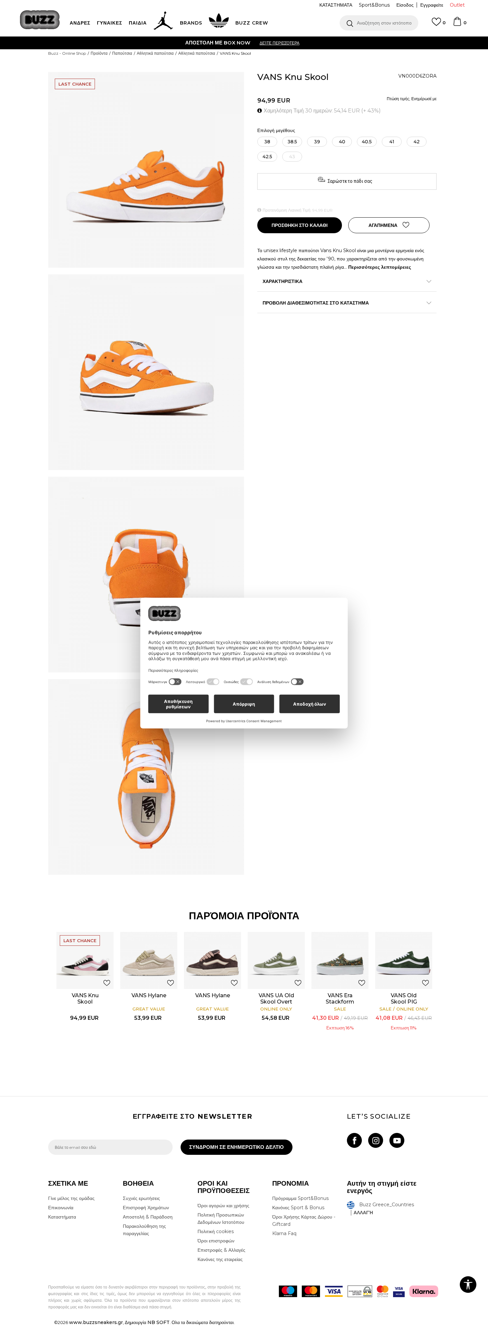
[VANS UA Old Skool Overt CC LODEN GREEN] (276, 960)
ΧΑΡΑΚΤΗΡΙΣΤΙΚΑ (282, 281)
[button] (379, 23)
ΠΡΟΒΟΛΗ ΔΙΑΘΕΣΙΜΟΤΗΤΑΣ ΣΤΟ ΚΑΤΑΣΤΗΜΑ (316, 303)
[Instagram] (375, 1140)
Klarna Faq (284, 1233)
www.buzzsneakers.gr (96, 1322)
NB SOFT (158, 1322)
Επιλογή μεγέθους (276, 130)
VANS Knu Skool (85, 998)
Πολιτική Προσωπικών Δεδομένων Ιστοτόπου (221, 1218)
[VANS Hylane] (148, 960)
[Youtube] (396, 1140)
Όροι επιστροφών (216, 1241)
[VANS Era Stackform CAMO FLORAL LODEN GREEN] (339, 960)
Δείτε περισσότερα (279, 42)
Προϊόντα (99, 53)
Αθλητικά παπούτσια (155, 53)
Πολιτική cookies (216, 1231)
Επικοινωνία (60, 1208)
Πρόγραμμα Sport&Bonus (300, 1198)
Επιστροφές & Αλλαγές (221, 1250)
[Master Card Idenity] (382, 1291)
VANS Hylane (148, 995)
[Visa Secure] (399, 1291)
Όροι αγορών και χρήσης (223, 1206)
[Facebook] (354, 1140)
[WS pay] (360, 1291)
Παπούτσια (122, 53)
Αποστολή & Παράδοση (148, 1217)
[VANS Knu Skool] (85, 960)
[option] (244, 42)
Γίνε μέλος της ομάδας (71, 1198)
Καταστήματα (62, 1217)
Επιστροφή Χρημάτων (146, 1208)
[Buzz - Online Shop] (40, 20)
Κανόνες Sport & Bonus (298, 1208)
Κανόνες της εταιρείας (220, 1259)
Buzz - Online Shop (67, 53)
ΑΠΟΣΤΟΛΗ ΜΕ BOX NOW (217, 42)
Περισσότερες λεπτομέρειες (379, 267)
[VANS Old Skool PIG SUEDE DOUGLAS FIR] (403, 960)
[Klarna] (423, 1291)
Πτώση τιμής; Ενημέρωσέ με (412, 98)
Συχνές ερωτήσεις (141, 1198)
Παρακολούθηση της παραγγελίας (144, 1229)
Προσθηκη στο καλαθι (300, 225)
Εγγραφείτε (431, 5)
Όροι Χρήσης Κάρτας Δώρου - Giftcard (303, 1220)
